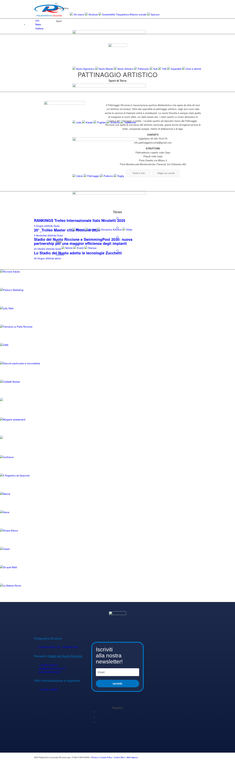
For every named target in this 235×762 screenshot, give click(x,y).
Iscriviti (117, 683)
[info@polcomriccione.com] (36, 668)
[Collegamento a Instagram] (98, 722)
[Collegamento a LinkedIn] (98, 717)
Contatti (60, 254)
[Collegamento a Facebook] (98, 711)
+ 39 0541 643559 (47, 689)
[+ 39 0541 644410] (36, 665)
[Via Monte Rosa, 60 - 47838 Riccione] (36, 647)
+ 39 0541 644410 (47, 665)
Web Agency (132, 757)
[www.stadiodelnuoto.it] (36, 672)
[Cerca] (57, 260)
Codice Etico (119, 757)
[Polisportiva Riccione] (49, 9)
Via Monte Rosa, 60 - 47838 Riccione (58, 647)
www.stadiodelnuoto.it (49, 672)
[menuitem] (128, 260)
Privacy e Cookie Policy (101, 757)
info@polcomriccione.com (52, 668)
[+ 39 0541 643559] (36, 689)
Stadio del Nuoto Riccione (65, 656)
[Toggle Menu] (56, 3)
